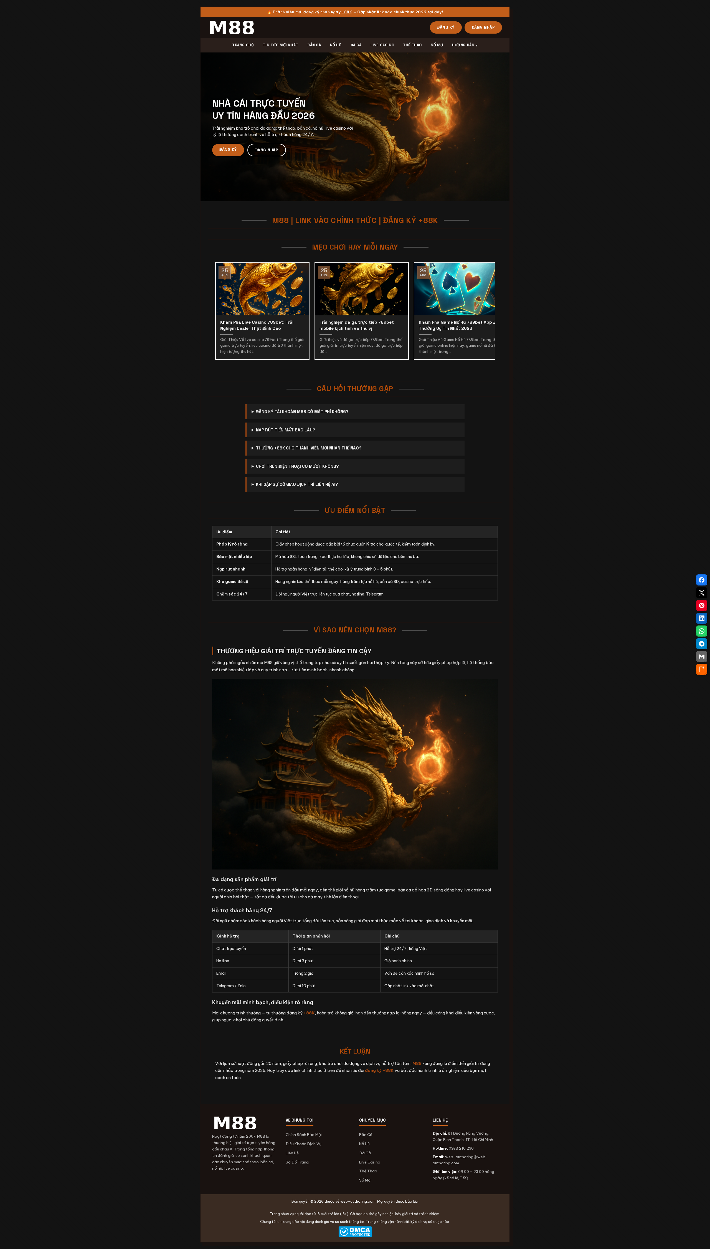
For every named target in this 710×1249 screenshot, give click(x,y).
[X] (701, 592)
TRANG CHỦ (243, 45)
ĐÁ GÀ (356, 45)
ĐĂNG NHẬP (483, 27)
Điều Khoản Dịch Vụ (303, 1143)
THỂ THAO (412, 45)
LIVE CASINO (382, 45)
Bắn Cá (365, 1134)
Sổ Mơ (365, 1180)
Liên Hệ (292, 1152)
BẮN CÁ (314, 45)
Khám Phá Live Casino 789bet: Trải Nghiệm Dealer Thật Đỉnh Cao (256, 325)
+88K (347, 12)
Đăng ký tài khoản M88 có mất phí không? (302, 411)
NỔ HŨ (336, 45)
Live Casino (369, 1162)
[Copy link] (701, 669)
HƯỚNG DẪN (463, 45)
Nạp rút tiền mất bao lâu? (285, 430)
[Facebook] (701, 579)
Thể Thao (368, 1170)
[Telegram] (701, 643)
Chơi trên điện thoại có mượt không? (297, 466)
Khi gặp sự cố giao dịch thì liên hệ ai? (297, 484)
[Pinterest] (701, 605)
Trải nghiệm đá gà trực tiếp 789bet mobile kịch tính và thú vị (357, 325)
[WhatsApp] (701, 631)
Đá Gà (365, 1152)
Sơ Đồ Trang (297, 1162)
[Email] (701, 656)
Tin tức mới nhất (280, 45)
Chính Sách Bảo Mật (304, 1134)
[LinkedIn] (701, 618)
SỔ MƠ (437, 45)
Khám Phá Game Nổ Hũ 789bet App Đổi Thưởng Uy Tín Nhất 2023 (459, 325)
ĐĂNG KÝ (446, 27)
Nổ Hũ (364, 1143)
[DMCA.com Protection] (355, 1231)
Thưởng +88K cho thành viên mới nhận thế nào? (309, 448)
